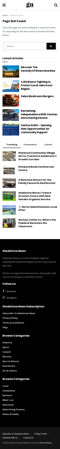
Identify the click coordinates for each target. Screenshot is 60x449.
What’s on (7, 400)
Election (7, 356)
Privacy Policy (10, 317)
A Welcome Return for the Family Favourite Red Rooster (37, 181)
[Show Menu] (4, 5)
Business (7, 395)
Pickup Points (40, 433)
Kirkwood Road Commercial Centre (36, 168)
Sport (5, 347)
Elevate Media (46, 442)
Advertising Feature (13, 409)
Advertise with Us (10, 437)
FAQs (5, 327)
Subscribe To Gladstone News (18, 313)
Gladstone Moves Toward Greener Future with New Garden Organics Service (34, 196)
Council (6, 351)
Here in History (10, 361)
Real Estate (8, 365)
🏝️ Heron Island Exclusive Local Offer (37, 208)
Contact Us (28, 437)
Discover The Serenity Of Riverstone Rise (38, 68)
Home (5, 15)
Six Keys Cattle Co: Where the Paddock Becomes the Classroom (37, 223)
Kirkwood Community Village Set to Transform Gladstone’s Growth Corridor (37, 156)
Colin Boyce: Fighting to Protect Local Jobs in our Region (37, 85)
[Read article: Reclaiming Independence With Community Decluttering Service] (10, 115)
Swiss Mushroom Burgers (37, 96)
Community (8, 390)
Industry (7, 342)
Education (8, 404)
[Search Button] (56, 5)
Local (5, 385)
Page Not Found (16, 15)
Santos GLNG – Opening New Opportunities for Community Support (36, 128)
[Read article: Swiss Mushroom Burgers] (10, 100)
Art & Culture (9, 370)
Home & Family (10, 414)
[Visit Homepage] (30, 5)
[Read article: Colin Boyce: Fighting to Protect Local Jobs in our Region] (10, 86)
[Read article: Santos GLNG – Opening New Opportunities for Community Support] (10, 129)
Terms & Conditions (13, 322)
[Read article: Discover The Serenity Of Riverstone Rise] (10, 71)
